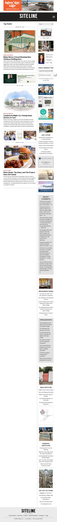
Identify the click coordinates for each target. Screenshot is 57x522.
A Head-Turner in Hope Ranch (45, 145)
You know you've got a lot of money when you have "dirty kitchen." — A (46, 203)
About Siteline (12, 515)
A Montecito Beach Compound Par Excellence (44, 354)
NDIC (41, 518)
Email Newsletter (33, 515)
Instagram (41, 515)
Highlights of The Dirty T (46, 493)
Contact (25, 515)
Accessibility (28, 518)
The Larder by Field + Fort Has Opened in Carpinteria (45, 341)
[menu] (54, 17)
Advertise (19, 515)
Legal (47, 515)
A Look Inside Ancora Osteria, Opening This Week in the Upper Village (45, 303)
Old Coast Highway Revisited (46, 392)
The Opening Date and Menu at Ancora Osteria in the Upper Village (46, 309)
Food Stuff (7, 170)
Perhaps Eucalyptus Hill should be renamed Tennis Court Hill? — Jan (46, 244)
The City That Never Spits (45, 501)
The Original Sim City (46, 504)
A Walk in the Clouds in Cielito (45, 390)
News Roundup (8, 55)
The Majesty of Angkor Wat (46, 495)
